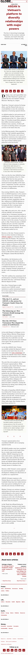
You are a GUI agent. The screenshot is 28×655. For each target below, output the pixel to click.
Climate (2, 612)
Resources (22, 612)
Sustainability (4, 628)
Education (8, 601)
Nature (11, 612)
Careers (14, 638)
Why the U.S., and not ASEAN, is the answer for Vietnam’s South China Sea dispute (12, 302)
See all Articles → (5, 594)
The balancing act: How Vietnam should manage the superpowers (12, 313)
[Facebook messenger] (22, 91)
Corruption (15, 626)
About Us (3, 638)
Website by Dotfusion (6, 644)
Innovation (9, 626)
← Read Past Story (6, 581)
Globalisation (8, 588)
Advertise (9, 638)
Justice (2, 590)
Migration (18, 601)
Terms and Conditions (11, 641)
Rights (23, 601)
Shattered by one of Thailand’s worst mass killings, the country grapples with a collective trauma (20, 570)
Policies (3, 641)
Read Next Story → (21, 581)
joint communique (17, 353)
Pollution (17, 612)
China (2, 588)
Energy (7, 612)
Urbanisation (4, 615)
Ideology (21, 588)
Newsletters (20, 638)
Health (13, 601)
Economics (3, 626)
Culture (2, 601)
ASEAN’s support (7, 237)
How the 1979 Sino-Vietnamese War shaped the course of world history (12, 323)
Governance (15, 588)
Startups (11, 628)
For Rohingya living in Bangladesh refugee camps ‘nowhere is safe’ (8, 568)
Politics (7, 590)
